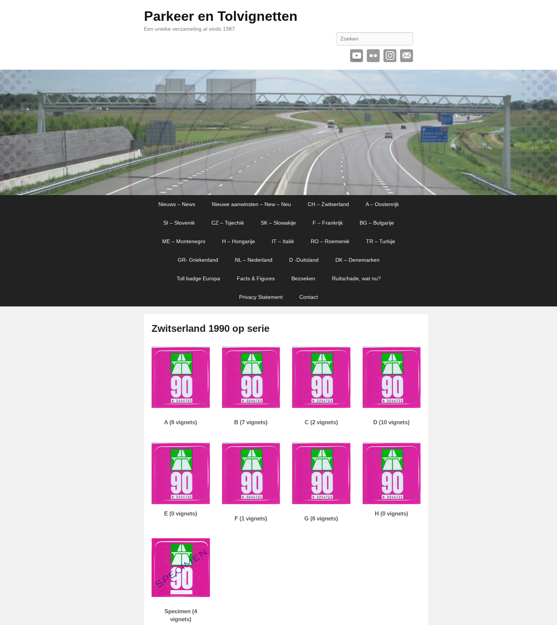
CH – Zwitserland (328, 204)
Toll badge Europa (198, 278)
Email (406, 55)
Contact (308, 297)
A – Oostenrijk (382, 204)
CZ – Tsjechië (227, 223)
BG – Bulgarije (377, 223)
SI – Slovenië (179, 223)
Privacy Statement (261, 297)
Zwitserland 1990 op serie (210, 328)
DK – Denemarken (357, 260)
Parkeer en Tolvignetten (220, 16)
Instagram (389, 55)
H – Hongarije (238, 241)
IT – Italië (283, 241)
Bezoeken (303, 278)
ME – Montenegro (183, 241)
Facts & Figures (256, 278)
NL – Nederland (253, 260)
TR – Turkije (380, 241)
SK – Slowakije (278, 223)
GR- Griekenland (198, 260)
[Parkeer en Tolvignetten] (278, 132)
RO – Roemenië (330, 241)
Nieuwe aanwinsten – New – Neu (251, 204)
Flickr (373, 55)
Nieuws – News (176, 204)
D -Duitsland (304, 260)
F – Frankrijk (328, 223)
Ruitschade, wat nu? (356, 278)
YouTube (356, 55)
